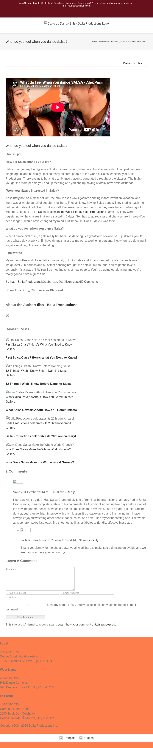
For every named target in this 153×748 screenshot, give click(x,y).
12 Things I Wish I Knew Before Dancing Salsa (37, 370)
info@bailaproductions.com (76, 5)
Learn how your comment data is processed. (87, 624)
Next (141, 63)
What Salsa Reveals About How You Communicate (39, 397)
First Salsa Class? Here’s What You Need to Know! (39, 344)
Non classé (73, 281)
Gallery (10, 349)
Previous (129, 63)
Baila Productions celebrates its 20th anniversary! (38, 423)
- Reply (69, 492)
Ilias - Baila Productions (25, 281)
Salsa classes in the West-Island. (59, 211)
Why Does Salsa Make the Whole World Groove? (38, 449)
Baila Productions (94, 211)
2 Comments (90, 281)
